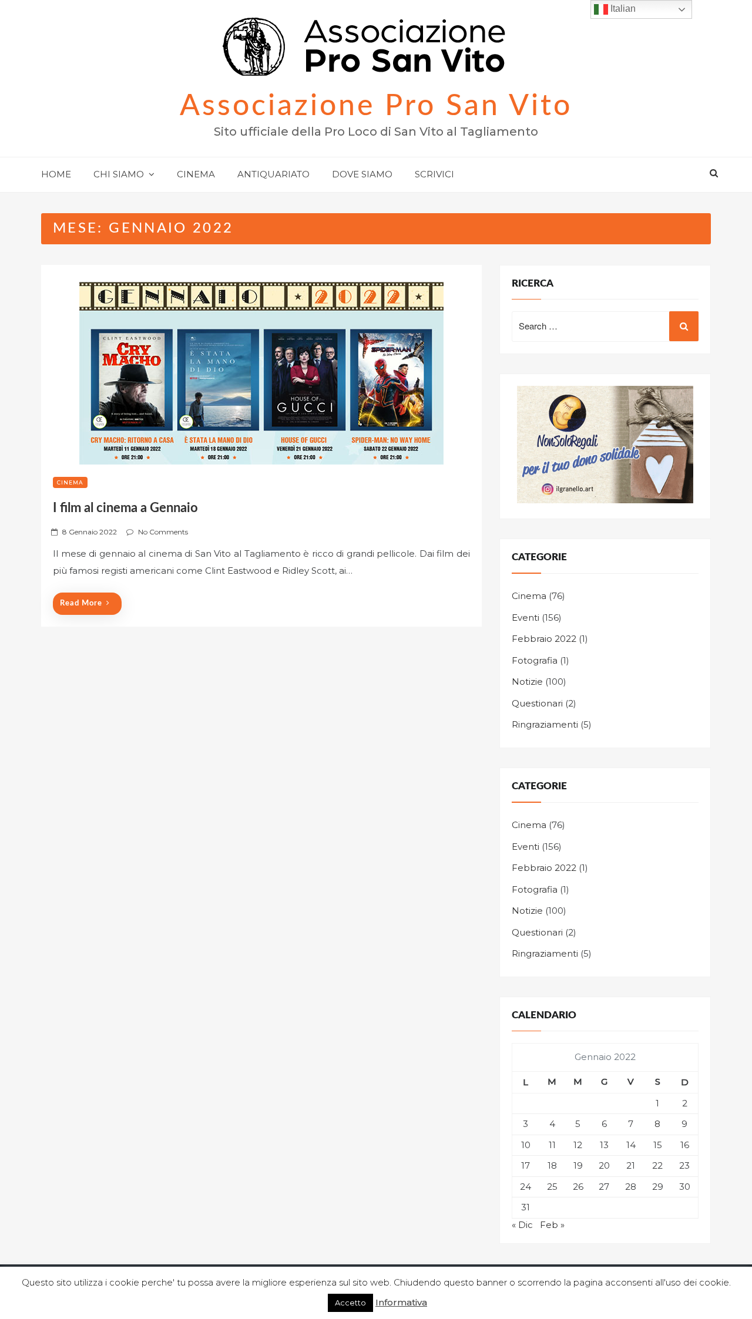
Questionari (537, 703)
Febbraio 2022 (544, 638)
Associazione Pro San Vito (376, 106)
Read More (81, 603)
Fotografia (535, 660)
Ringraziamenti (545, 724)
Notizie (527, 681)
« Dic (522, 1224)
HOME (56, 174)
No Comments (163, 531)
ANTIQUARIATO (273, 174)
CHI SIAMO (118, 174)
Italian (622, 9)
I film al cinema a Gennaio (125, 508)
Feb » (552, 1224)
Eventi (525, 617)
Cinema (70, 482)
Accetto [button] (350, 1302)
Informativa (401, 1302)
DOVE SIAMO (362, 174)
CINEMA (196, 174)
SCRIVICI (434, 174)
